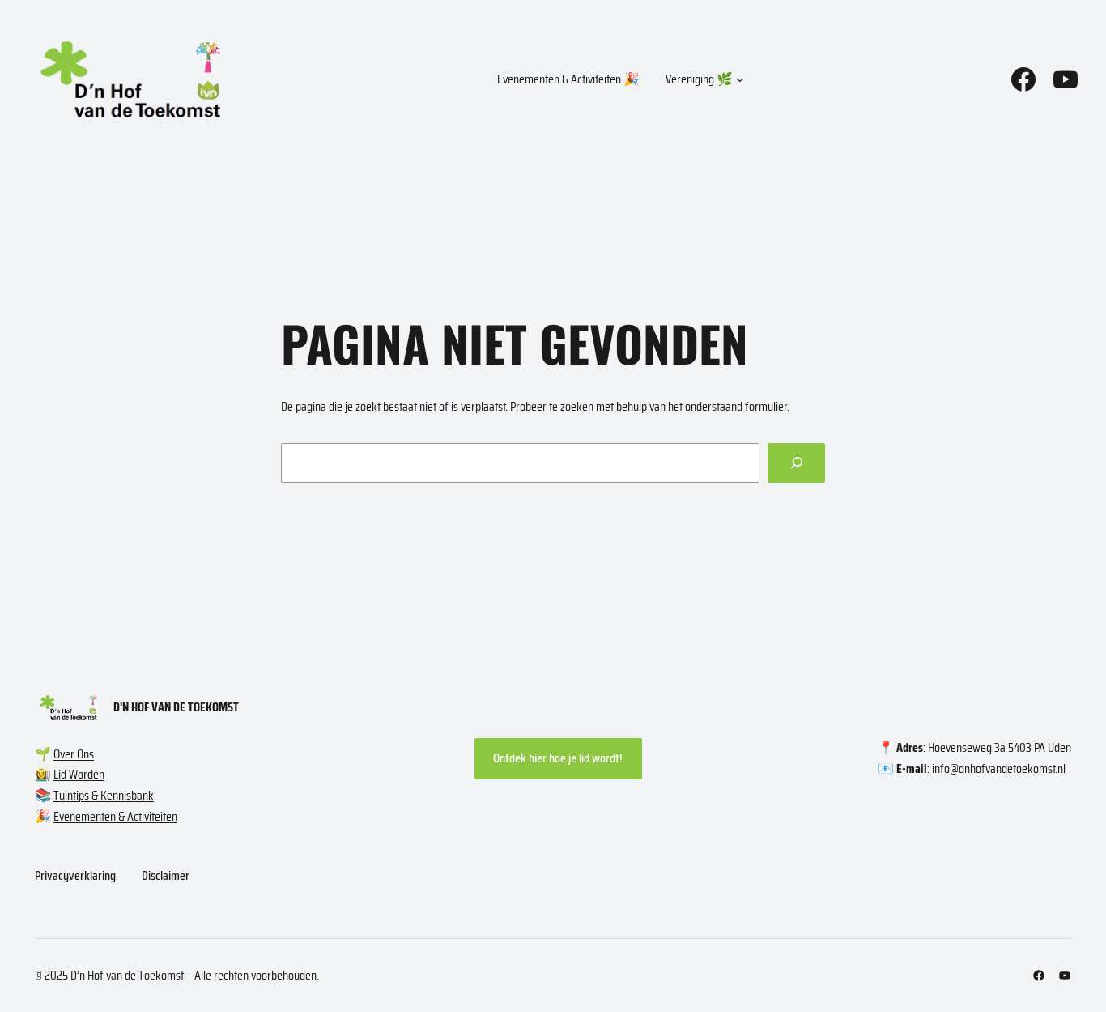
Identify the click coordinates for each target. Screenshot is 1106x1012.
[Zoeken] (796, 463)
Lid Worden (78, 774)
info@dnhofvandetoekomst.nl (999, 768)
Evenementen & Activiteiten (115, 816)
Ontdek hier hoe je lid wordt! (558, 758)
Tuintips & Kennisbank (103, 795)
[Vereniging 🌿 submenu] (740, 79)
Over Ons (73, 754)
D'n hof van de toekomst (176, 707)
